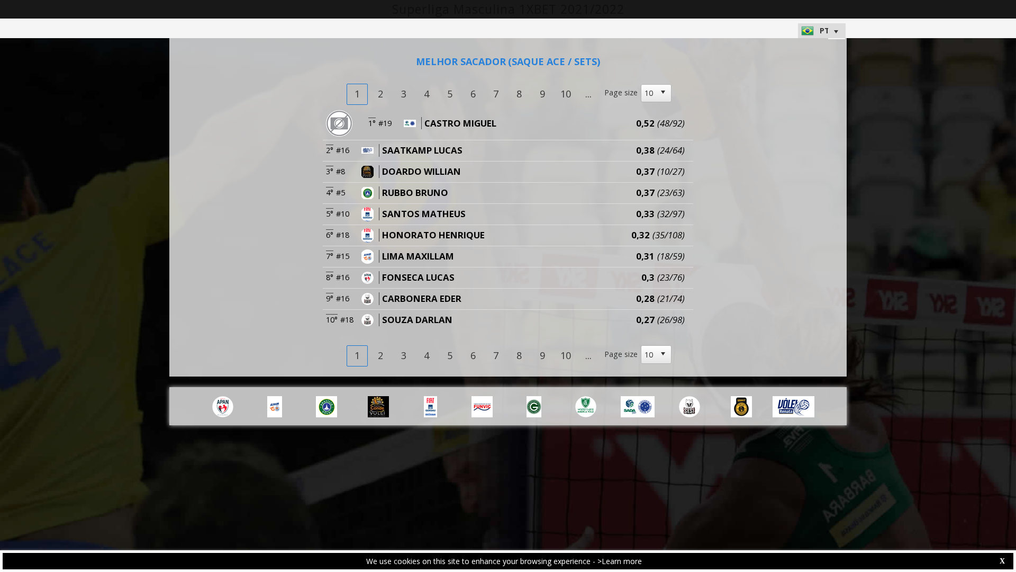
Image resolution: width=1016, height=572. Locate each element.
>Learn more (619, 561)
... (588, 93)
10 (565, 93)
